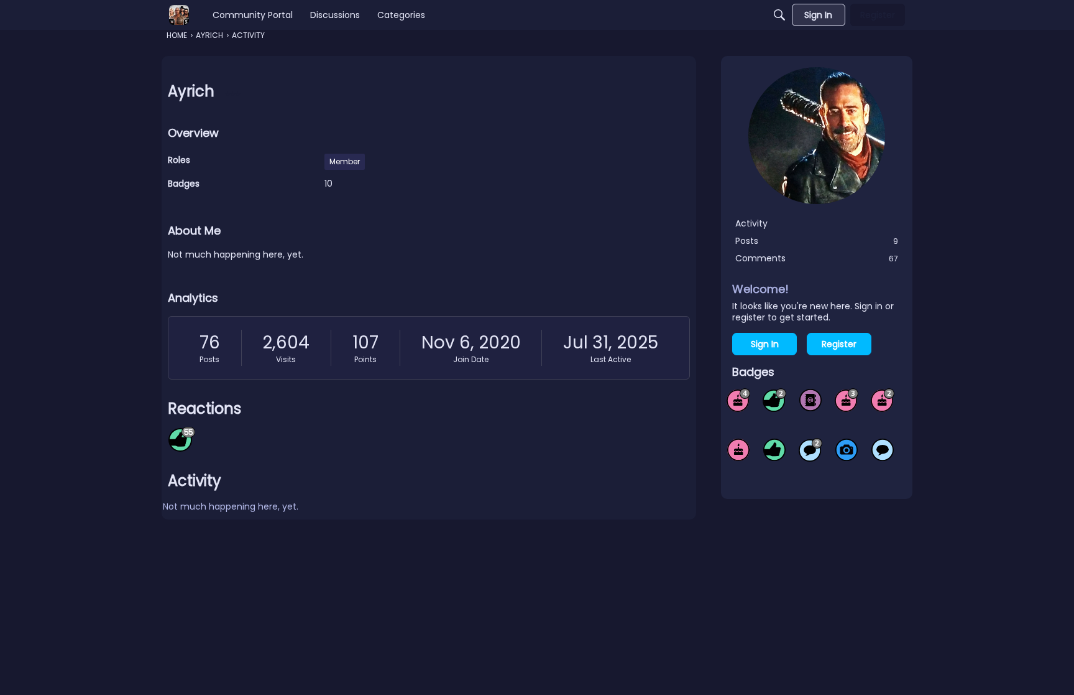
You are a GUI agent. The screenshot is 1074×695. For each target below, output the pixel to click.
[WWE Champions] (179, 15)
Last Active (610, 359)
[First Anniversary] (738, 450)
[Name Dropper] (810, 400)
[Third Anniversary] (846, 400)
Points (365, 359)
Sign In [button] (765, 344)
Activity (751, 223)
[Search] (779, 15)
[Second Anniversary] (882, 400)
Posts (209, 359)
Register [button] (839, 344)
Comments (816, 258)
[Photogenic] (846, 450)
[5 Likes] (774, 450)
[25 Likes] (774, 400)
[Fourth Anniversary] (738, 400)
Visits (286, 359)
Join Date (471, 359)
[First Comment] (882, 450)
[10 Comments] (810, 450)
